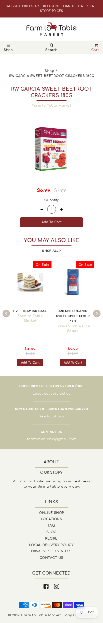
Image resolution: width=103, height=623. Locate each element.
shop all (50, 251)
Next (96, 313)
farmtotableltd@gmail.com (51, 439)
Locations (51, 519)
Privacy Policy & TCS (51, 551)
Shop (8, 50)
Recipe (51, 538)
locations (55, 416)
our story (51, 472)
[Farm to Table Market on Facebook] (46, 587)
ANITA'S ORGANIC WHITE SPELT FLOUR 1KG (73, 316)
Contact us (52, 558)
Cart (95, 50)
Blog (51, 532)
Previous (6, 313)
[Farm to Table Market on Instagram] (57, 587)
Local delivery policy (51, 393)
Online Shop (51, 513)
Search (51, 50)
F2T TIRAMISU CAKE (30, 311)
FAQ (51, 525)
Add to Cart (30, 362)
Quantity (51, 200)
